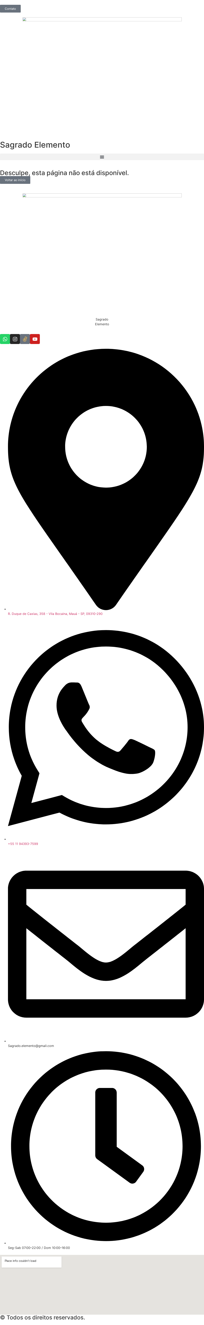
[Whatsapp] (5, 339)
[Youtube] (35, 339)
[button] (102, 157)
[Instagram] (15, 339)
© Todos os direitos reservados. (42, 1317)
